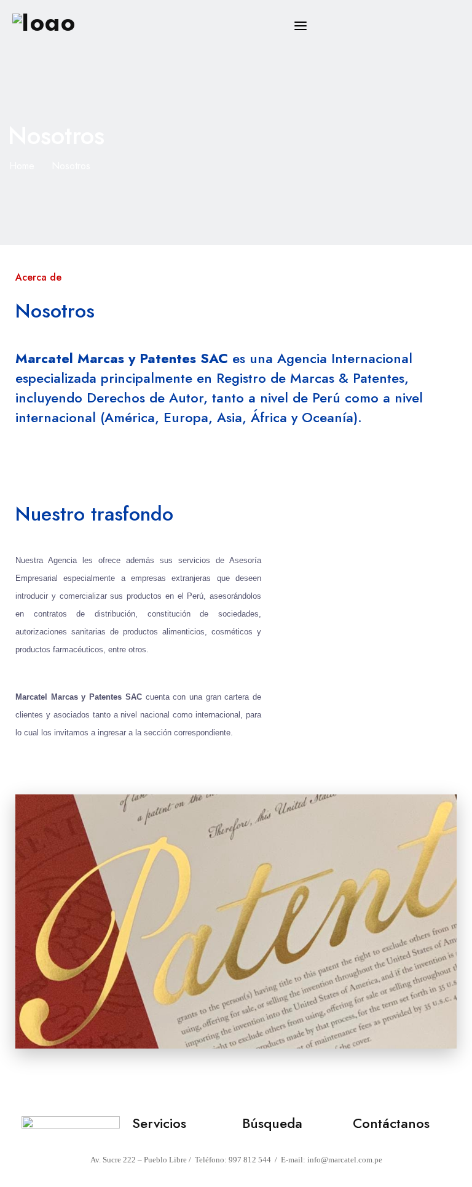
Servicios (159, 1123)
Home (21, 166)
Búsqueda (272, 1123)
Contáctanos (391, 1123)
